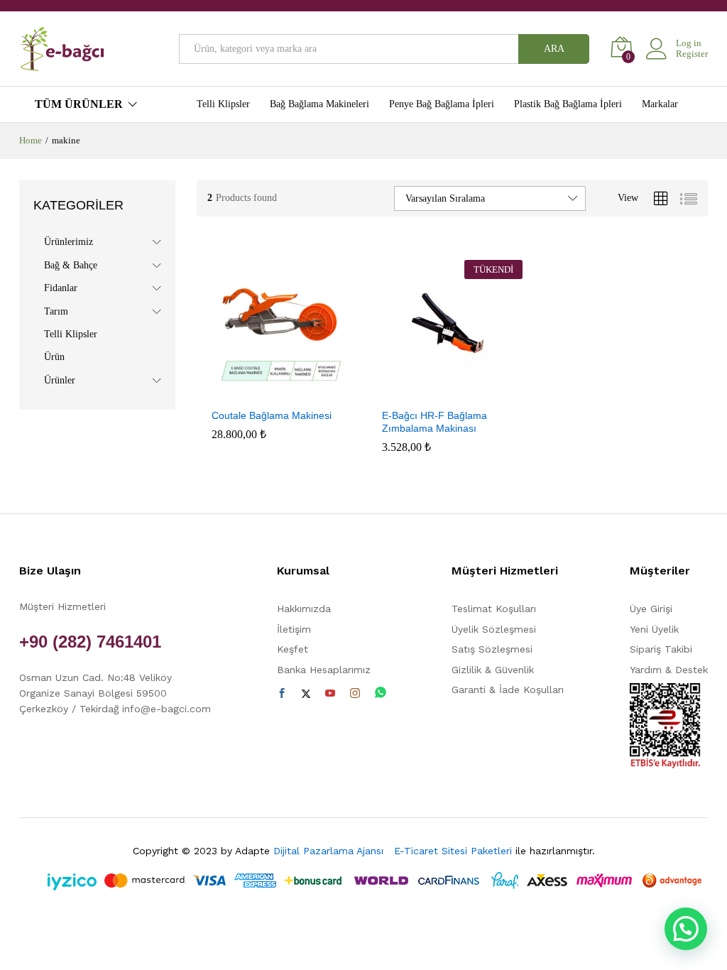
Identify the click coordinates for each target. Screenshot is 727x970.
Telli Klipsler (223, 104)
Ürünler (59, 380)
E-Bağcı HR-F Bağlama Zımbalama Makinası (434, 422)
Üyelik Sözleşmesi (494, 629)
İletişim (294, 629)
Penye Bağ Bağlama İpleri (441, 104)
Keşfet (292, 649)
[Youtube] (330, 694)
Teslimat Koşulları (494, 608)
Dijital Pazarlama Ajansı (331, 850)
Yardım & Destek (669, 669)
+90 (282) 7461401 (90, 641)
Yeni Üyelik (654, 629)
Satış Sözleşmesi (492, 649)
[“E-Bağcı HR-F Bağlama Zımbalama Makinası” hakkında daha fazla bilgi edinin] (436, 392)
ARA (554, 48)
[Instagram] (355, 694)
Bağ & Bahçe (70, 265)
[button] (265, 392)
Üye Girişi (651, 608)
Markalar (660, 104)
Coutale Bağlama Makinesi (272, 415)
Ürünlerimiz (68, 241)
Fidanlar (60, 288)
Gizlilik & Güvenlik (493, 669)
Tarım (56, 311)
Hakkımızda (304, 608)
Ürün (54, 357)
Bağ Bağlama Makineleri (319, 104)
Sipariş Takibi (661, 649)
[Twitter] (306, 694)
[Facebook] (282, 694)
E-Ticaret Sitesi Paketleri (453, 850)
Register (692, 53)
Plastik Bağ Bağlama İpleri (568, 104)
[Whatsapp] (380, 693)
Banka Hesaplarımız (324, 669)
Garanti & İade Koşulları (508, 689)
